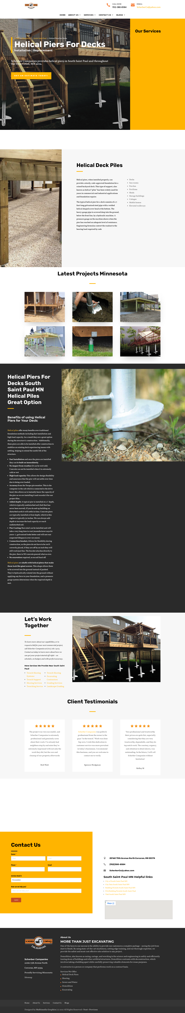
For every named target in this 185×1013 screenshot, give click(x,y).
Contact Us (105, 15)
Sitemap (28, 977)
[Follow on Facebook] (139, 839)
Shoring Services (34, 683)
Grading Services (54, 683)
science (120, 956)
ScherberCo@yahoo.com (148, 7)
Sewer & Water (89, 783)
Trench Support (34, 679)
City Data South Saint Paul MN (117, 884)
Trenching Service (35, 686)
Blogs (119, 15)
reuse (135, 962)
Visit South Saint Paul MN (115, 894)
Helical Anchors (142, 811)
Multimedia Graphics (46, 1009)
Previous (93, 1009)
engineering (132, 956)
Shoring (85, 811)
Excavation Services (157, 40)
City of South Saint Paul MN (116, 881)
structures (105, 959)
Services (89, 15)
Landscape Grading (55, 686)
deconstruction (142, 959)
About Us (73, 15)
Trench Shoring (54, 673)
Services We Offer (68, 971)
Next (85, 1009)
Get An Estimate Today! (31, 76)
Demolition (151, 60)
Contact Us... (146, 139)
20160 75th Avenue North (36, 963)
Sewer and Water (69, 982)
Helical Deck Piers (70, 974)
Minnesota (26, 38)
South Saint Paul (39, 38)
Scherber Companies (87, 732)
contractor (67, 967)
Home (63, 15)
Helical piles (13, 430)
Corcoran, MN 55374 (34, 968)
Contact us (154, 470)
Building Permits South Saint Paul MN (120, 888)
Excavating (35, 783)
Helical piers (13, 563)
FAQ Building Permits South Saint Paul (120, 891)
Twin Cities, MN (25, 64)
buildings (79, 959)
